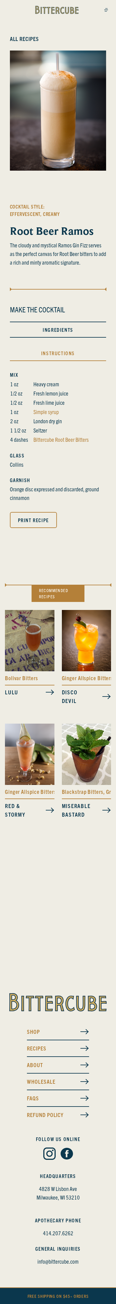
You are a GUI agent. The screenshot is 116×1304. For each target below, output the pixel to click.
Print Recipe (33, 520)
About (35, 1064)
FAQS (33, 1098)
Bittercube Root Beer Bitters (61, 439)
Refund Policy (45, 1114)
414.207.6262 (58, 1233)
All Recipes (24, 38)
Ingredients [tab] (58, 330)
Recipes (36, 1048)
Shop (33, 1031)
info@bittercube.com (58, 1261)
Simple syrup (46, 411)
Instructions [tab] (58, 353)
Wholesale (41, 1081)
